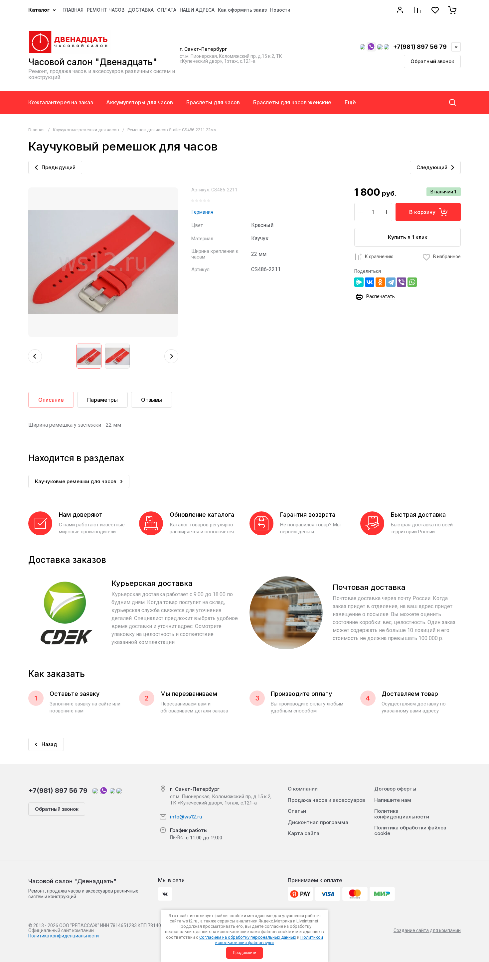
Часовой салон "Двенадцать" (92, 62)
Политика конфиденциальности (63, 935)
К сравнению (379, 256)
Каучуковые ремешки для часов (86, 129)
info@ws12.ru (186, 816)
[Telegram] (391, 282)
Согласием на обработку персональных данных (247, 937)
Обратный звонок (432, 61)
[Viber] (401, 282)
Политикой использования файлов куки (269, 940)
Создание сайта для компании (427, 930)
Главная (36, 129)
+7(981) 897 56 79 (420, 46)
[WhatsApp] (412, 282)
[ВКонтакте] (369, 282)
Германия (202, 212)
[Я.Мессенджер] (359, 282)
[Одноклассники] (380, 282)
